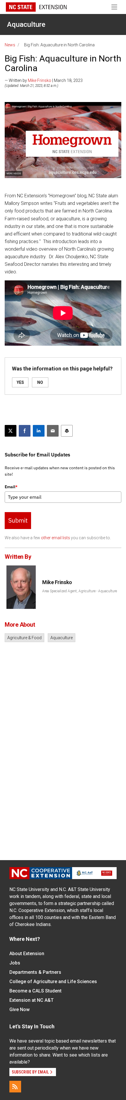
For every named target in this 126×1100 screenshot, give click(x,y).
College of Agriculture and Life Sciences (53, 981)
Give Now (19, 1009)
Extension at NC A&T (31, 1000)
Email (11, 486)
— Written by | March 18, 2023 (44, 80)
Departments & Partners (35, 972)
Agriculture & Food (24, 637)
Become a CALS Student (35, 991)
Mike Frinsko (39, 80)
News (10, 45)
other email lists (55, 537)
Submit (18, 520)
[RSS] (15, 1086)
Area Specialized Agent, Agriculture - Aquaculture (79, 591)
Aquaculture (26, 24)
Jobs (14, 963)
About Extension (26, 953)
